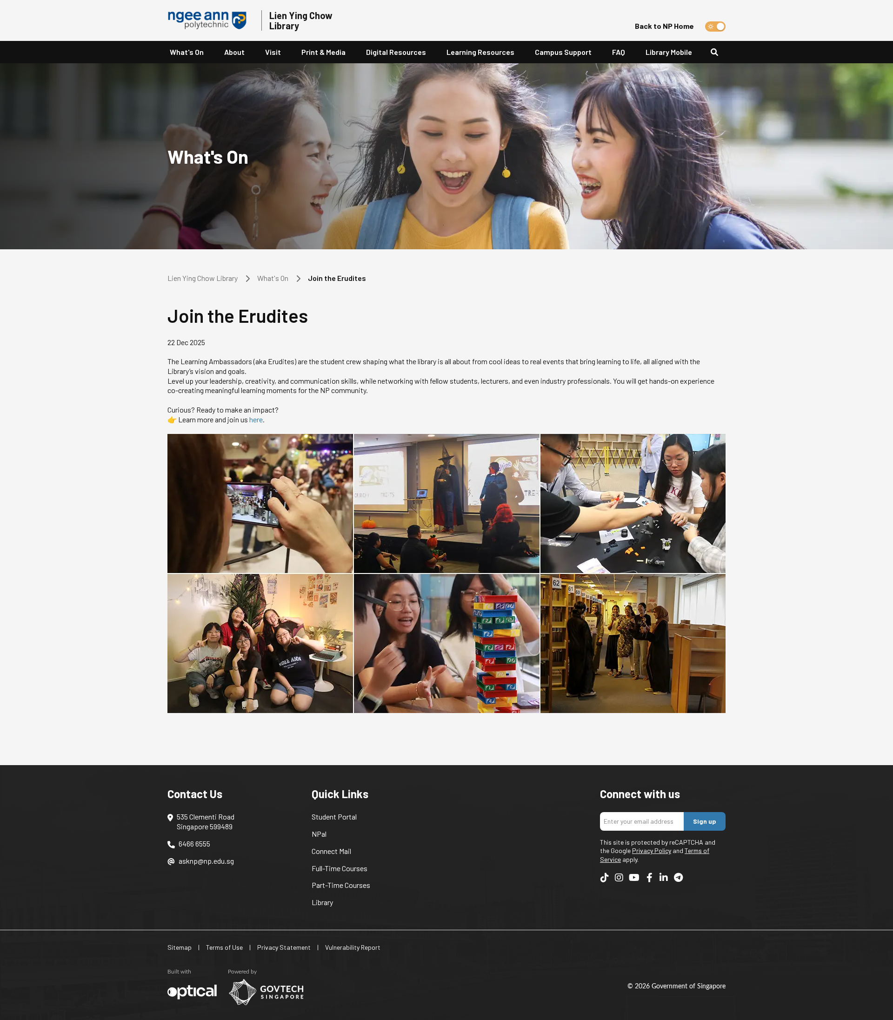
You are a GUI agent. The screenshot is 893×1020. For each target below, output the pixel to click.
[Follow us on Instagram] (619, 877)
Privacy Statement (284, 947)
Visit (273, 51)
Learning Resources (480, 51)
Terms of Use (224, 947)
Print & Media (323, 51)
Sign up (704, 821)
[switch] (715, 26)
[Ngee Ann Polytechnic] (210, 20)
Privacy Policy (651, 850)
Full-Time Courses (339, 868)
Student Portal (334, 816)
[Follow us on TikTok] (604, 877)
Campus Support (563, 51)
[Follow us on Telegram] (678, 877)
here (256, 419)
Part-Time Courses (341, 884)
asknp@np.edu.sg (206, 860)
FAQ (618, 51)
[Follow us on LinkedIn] (663, 877)
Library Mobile (669, 51)
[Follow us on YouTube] (634, 877)
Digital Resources (396, 51)
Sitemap (179, 947)
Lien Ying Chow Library (202, 277)
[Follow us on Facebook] (649, 877)
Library (322, 902)
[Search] (718, 52)
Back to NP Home (664, 25)
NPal (319, 833)
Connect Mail (331, 851)
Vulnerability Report (352, 947)
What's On (187, 51)
